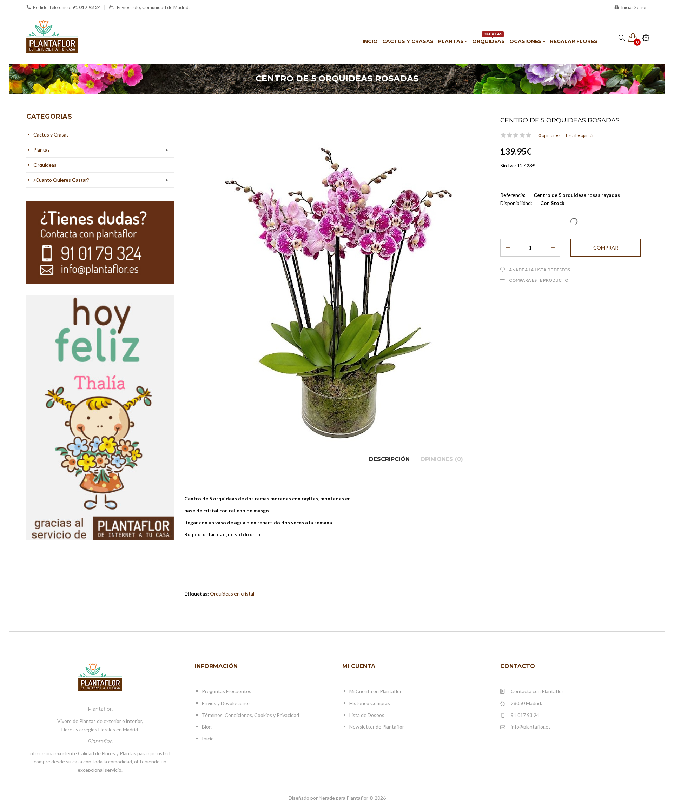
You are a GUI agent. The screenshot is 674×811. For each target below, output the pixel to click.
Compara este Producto (538, 280)
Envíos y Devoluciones (226, 703)
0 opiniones (549, 135)
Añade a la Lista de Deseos (539, 269)
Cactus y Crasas (51, 135)
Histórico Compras (369, 703)
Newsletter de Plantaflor (376, 727)
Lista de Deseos (366, 715)
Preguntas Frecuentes (226, 691)
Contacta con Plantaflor (537, 691)
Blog (207, 727)
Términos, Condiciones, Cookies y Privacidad (250, 715)
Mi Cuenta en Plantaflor (375, 691)
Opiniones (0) (441, 459)
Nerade (327, 798)
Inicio (208, 739)
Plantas (41, 150)
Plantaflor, (100, 709)
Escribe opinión (580, 135)
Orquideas (45, 165)
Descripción (389, 459)
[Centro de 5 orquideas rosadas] (337, 280)
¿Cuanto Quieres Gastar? (61, 180)
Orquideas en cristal (232, 594)
